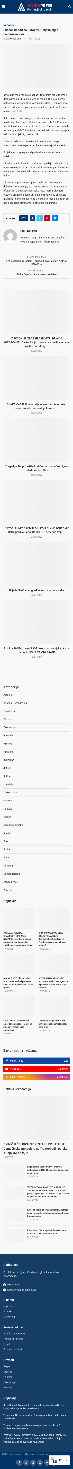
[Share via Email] (55, 218)
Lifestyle (8, 784)
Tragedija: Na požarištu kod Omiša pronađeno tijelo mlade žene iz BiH (53, 1023)
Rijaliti (7, 833)
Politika (7, 808)
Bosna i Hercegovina (15, 703)
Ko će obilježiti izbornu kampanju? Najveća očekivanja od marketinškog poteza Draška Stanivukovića (48, 1213)
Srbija (6, 849)
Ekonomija (9, 727)
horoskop (8, 735)
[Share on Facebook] (32, 218)
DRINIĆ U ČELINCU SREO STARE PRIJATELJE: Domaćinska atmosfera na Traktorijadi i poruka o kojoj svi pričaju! (35, 1148)
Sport (6, 841)
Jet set (7, 768)
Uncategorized (11, 873)
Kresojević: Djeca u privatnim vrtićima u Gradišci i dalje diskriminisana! (46, 1232)
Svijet (6, 857)
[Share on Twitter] (39, 218)
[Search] (69, 6)
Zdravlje (7, 890)
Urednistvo (16, 38)
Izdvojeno (8, 759)
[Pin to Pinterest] (47, 218)
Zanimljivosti (10, 881)
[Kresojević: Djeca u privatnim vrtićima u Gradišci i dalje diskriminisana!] (13, 1235)
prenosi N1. (32, 134)
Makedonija (10, 792)
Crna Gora (9, 711)
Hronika (7, 743)
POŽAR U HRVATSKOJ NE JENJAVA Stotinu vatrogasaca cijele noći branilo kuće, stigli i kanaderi (53, 983)
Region (7, 816)
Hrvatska (8, 751)
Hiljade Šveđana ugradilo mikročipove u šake (36, 590)
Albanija (8, 694)
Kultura (7, 776)
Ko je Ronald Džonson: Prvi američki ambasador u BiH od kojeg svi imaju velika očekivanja (47, 1169)
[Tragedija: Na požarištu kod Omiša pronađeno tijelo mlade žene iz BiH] (36, 440)
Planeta (7, 800)
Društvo (7, 719)
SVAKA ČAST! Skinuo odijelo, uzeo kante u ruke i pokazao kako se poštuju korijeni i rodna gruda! (18, 983)
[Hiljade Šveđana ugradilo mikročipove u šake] (36, 564)
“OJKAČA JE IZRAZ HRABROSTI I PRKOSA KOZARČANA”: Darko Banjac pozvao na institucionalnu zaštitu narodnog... (36, 342)
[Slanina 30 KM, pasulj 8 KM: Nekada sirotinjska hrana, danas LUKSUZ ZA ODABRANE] (36, 622)
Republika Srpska (13, 825)
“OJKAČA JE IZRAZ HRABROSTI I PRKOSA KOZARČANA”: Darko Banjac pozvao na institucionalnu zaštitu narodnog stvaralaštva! (18, 939)
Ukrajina (8, 865)
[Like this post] (24, 218)
